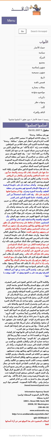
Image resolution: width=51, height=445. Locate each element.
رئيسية (46, 119)
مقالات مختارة (38, 87)
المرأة (42, 57)
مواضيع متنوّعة (38, 92)
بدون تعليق (26, 119)
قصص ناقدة (39, 82)
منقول (46, 130)
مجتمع (42, 62)
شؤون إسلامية (38, 67)
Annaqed (25, 9)
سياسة (42, 52)
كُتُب (43, 107)
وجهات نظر (40, 102)
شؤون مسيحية (38, 72)
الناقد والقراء (39, 112)
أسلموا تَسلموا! (14, 119)
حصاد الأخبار (39, 47)
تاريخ (43, 77)
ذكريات (41, 97)
